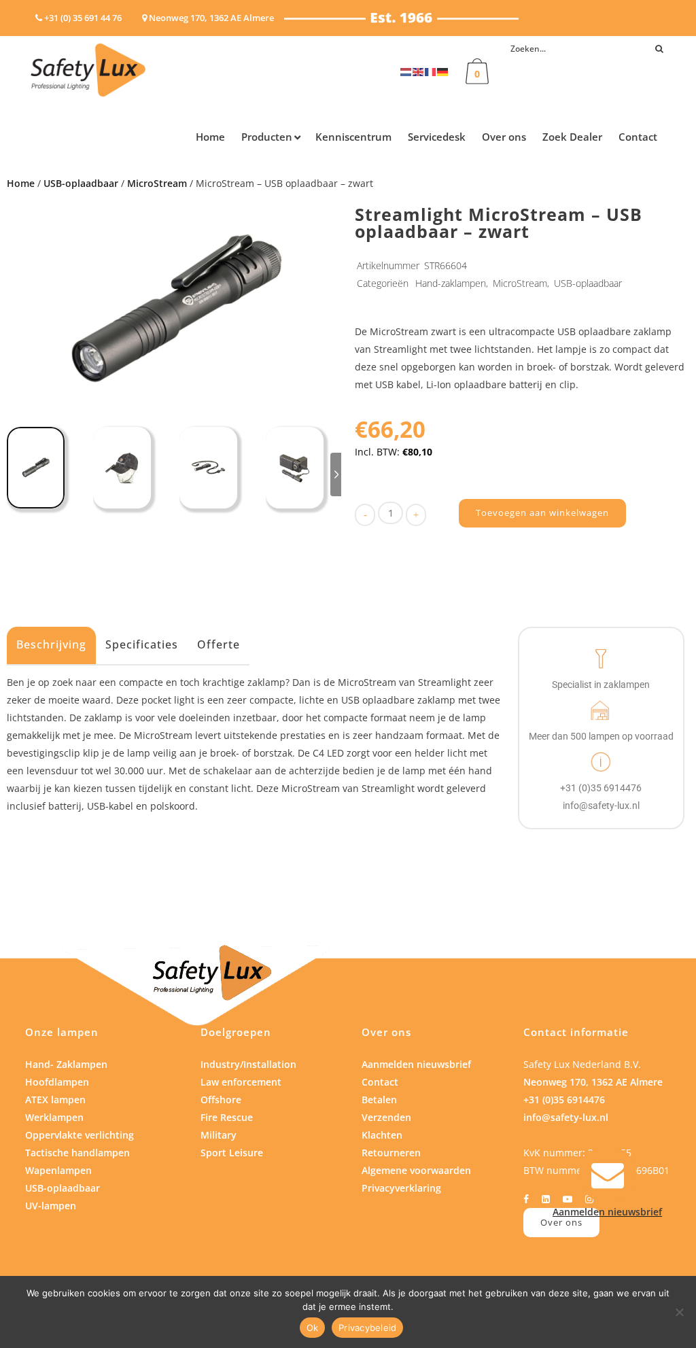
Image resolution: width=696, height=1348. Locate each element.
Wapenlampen (58, 1170)
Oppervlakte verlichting (79, 1134)
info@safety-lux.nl (565, 1117)
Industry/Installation (248, 1064)
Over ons (561, 1222)
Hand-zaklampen (450, 283)
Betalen (379, 1099)
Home (21, 183)
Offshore (221, 1099)
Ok (313, 1327)
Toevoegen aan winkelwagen (542, 512)
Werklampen (54, 1117)
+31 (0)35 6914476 (564, 1099)
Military (219, 1134)
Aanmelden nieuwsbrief (416, 1064)
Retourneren (391, 1152)
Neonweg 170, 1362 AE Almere (593, 1081)
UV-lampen (50, 1205)
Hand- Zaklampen (66, 1064)
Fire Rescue (227, 1117)
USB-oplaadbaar (81, 183)
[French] (431, 71)
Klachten (382, 1134)
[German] (443, 71)
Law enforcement (241, 1081)
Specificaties (141, 644)
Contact (380, 1081)
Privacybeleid (367, 1327)
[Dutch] (406, 71)
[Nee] (679, 1312)
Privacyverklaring (401, 1187)
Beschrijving (51, 644)
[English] (419, 71)
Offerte (218, 644)
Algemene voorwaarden (416, 1170)
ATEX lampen (55, 1099)
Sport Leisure (232, 1152)
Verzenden (386, 1117)
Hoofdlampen (57, 1081)
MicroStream (157, 183)
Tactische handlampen (77, 1152)
